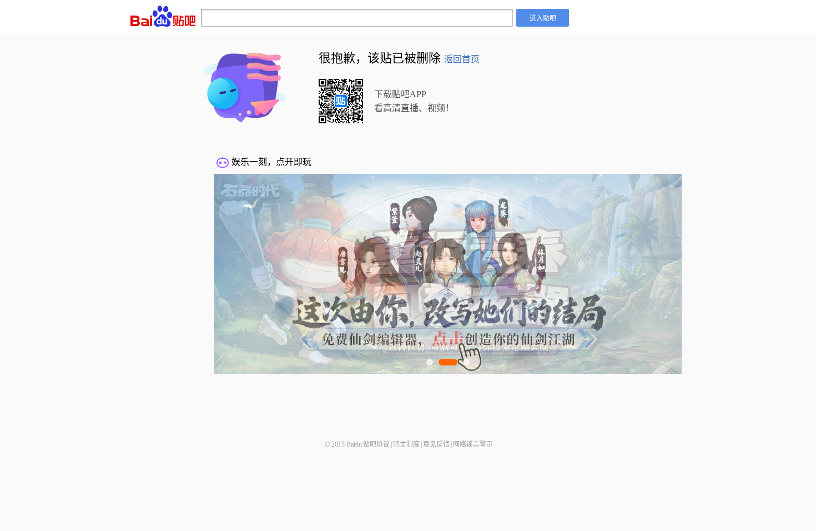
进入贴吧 (543, 17)
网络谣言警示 (473, 444)
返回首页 (462, 59)
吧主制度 (406, 444)
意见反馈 (436, 444)
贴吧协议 (376, 444)
